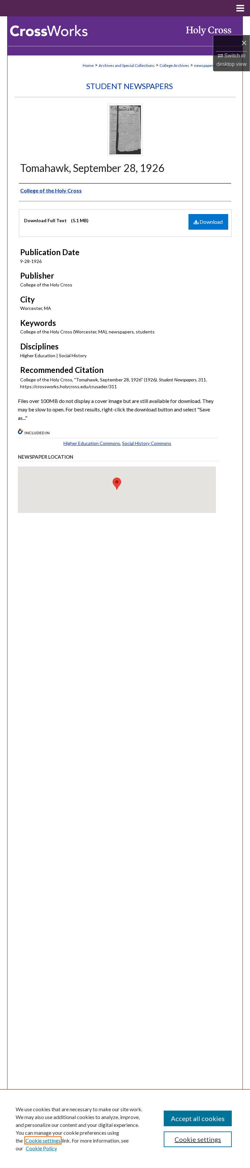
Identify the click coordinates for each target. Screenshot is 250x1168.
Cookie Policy (41, 1148)
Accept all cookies (198, 1118)
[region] (125, 1128)
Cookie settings (43, 1140)
